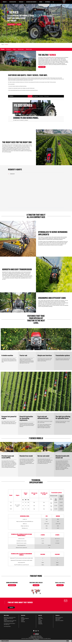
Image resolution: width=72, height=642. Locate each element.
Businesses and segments (25, 618)
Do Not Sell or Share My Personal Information (27, 638)
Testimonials (23, 621)
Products (22, 617)
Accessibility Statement (47, 638)
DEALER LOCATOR (36, 585)
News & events (40, 618)
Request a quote (29, 49)
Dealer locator (58, 619)
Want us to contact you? (59, 617)
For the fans (40, 620)
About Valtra (40, 617)
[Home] (1, 1)
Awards (39, 619)
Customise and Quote (11, 24)
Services (22, 620)
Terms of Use (36, 637)
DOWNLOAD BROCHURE (12, 585)
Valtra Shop (40, 622)
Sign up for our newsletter (59, 620)
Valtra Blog (40, 621)
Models (14, 49)
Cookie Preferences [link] (36, 639)
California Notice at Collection (39, 638)
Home (3, 44)
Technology (22, 619)
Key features (8, 49)
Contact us (11, 607)
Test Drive (19, 24)
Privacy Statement (31, 637)
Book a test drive (60, 585)
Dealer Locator (5, 641)
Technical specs (21, 49)
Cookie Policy (41, 637)
